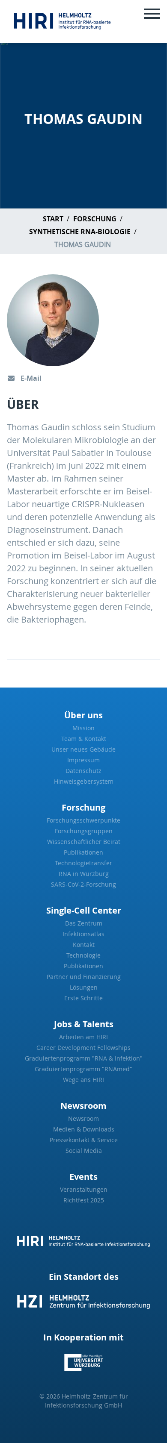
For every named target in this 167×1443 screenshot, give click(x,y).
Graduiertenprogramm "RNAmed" (83, 1069)
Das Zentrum (83, 923)
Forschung (94, 218)
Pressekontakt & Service (84, 1140)
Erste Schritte (83, 998)
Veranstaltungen (83, 1189)
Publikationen (83, 852)
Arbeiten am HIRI (83, 1037)
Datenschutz (83, 771)
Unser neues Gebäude (83, 749)
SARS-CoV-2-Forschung (83, 884)
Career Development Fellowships (83, 1047)
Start (53, 218)
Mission (83, 728)
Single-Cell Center (83, 910)
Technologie (83, 955)
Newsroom (83, 1105)
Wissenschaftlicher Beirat (83, 842)
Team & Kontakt (83, 739)
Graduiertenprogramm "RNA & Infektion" (84, 1058)
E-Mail (30, 378)
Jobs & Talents (83, 1024)
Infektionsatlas (83, 934)
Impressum (83, 760)
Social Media (84, 1150)
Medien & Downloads (83, 1129)
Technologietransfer (83, 863)
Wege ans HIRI (83, 1080)
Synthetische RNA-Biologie (80, 231)
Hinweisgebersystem (83, 781)
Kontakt (84, 944)
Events (83, 1176)
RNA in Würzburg (84, 874)
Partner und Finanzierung (84, 977)
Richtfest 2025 (83, 1200)
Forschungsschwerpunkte (83, 820)
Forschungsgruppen (84, 831)
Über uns (83, 715)
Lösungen (84, 987)
